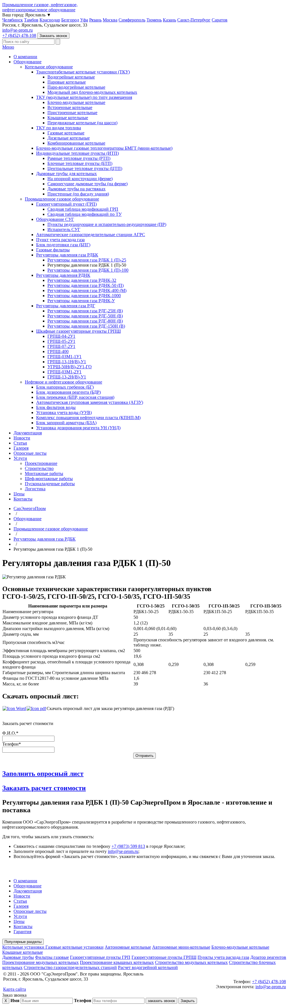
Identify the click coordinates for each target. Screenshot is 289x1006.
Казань (169, 20)
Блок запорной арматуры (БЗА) (66, 422)
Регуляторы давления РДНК (63, 275)
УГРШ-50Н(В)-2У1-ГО (69, 366)
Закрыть (188, 1001)
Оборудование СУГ (55, 219)
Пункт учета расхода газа (60, 239)
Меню (8, 47)
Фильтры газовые (52, 957)
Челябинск (12, 20)
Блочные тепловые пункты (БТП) (79, 163)
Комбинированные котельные (76, 143)
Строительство (39, 468)
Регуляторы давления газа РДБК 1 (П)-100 (87, 270)
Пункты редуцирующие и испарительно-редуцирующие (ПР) (106, 224)
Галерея (21, 448)
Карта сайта (14, 989)
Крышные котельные (67, 117)
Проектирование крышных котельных (117, 962)
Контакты (23, 499)
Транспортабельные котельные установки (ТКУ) (83, 71)
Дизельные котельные (68, 138)
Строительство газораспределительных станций (70, 967)
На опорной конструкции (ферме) (80, 178)
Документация (28, 432)
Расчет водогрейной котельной (148, 967)
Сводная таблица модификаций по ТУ (84, 214)
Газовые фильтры (53, 249)
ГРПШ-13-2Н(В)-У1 (66, 376)
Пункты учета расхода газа (223, 957)
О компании (25, 56)
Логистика (35, 488)
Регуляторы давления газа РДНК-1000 (84, 295)
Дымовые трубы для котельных (66, 173)
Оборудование (27, 61)
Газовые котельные (65, 132)
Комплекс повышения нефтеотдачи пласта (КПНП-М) (88, 417)
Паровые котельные (66, 82)
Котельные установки (23, 947)
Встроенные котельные (69, 107)
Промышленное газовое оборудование (62, 199)
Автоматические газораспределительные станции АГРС (90, 234)
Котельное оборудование (49, 66)
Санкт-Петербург (194, 20)
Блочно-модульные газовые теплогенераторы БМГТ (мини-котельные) (104, 148)
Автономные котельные (128, 947)
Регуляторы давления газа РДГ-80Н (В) (85, 321)
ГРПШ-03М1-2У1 (64, 371)
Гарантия (22, 931)
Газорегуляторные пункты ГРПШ (164, 957)
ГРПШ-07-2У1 (61, 346)
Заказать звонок (53, 36)
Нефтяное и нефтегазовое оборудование (63, 382)
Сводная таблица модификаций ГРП (82, 209)
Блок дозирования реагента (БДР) (68, 392)
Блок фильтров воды (56, 407)
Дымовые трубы (18, 957)
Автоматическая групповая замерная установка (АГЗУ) (89, 402)
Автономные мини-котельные (181, 947)
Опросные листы (30, 453)
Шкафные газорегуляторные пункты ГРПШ (78, 331)
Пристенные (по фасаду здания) (78, 193)
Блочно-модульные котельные (76, 102)
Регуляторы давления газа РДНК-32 (81, 280)
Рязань (95, 20)
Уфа (84, 20)
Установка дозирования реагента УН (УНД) (78, 427)
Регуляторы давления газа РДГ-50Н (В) (85, 315)
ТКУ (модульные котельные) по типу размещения (84, 97)
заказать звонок (161, 1001)
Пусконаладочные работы (50, 483)
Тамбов (31, 20)
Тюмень (154, 20)
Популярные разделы (23, 942)
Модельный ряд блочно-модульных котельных (92, 92)
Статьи (20, 443)
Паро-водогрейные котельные (76, 87)
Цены (19, 493)
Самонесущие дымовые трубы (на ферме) (87, 183)
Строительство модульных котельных (191, 962)
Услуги (20, 458)
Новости (22, 438)
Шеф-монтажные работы (49, 478)
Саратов (219, 20)
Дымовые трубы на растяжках (76, 188)
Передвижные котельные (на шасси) (82, 122)
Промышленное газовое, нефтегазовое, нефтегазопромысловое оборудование (40, 7)
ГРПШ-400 (58, 351)
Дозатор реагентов (268, 957)
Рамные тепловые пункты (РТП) (78, 158)
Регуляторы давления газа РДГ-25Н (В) (85, 310)
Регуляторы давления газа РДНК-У (81, 300)
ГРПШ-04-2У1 (61, 336)
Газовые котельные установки (74, 947)
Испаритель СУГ (63, 229)
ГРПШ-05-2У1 (61, 341)
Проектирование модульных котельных (40, 962)
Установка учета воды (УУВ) (64, 412)
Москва (110, 20)
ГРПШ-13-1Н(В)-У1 (66, 361)
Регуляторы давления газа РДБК (67, 254)
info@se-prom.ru (17, 30)
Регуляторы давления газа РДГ (65, 305)
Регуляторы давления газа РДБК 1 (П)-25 (86, 260)
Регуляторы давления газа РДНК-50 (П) (85, 285)
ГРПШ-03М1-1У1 (64, 356)
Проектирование (41, 463)
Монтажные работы (44, 473)
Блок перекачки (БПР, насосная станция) (75, 397)
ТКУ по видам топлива (58, 127)
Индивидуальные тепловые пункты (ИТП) (77, 153)
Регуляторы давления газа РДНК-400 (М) (86, 290)
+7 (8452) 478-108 (19, 35)
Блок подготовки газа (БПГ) (63, 244)
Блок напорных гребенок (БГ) (65, 387)
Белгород (70, 20)
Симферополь (132, 20)
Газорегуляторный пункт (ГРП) (66, 204)
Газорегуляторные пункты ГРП (100, 957)
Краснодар (50, 20)
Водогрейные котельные (71, 77)
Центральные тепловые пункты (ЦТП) (84, 168)
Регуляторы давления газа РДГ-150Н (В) (86, 326)
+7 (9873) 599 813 (128, 846)
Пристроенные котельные (72, 112)
